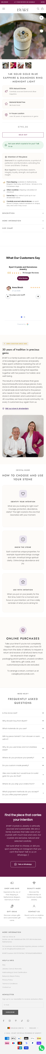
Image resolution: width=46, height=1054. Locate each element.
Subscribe (23, 1046)
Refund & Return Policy (11, 976)
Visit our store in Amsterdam (17, 408)
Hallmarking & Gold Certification (14, 972)
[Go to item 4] (28, 65)
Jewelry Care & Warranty (12, 969)
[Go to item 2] (13, 65)
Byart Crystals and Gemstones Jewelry (23, 268)
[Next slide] (38, 296)
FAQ (3, 965)
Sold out (23, 135)
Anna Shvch (17, 287)
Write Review (23, 278)
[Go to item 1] (5, 65)
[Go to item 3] (20, 65)
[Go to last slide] (8, 296)
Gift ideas (12, 911)
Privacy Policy (7, 980)
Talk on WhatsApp (25, 864)
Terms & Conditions (9, 983)
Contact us (34, 911)
